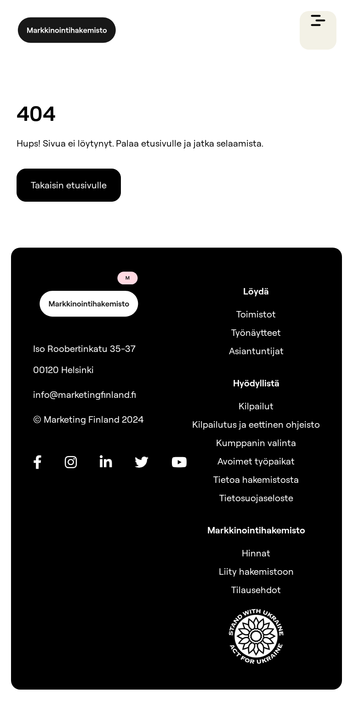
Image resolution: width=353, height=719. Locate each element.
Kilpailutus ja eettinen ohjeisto (256, 424)
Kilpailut (256, 406)
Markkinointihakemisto (256, 530)
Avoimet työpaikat (256, 461)
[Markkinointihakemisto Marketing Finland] (67, 30)
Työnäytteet (256, 332)
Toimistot (256, 314)
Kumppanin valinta (256, 442)
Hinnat (256, 553)
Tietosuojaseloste (256, 498)
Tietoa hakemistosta (256, 479)
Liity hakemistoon (256, 571)
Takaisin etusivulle (69, 185)
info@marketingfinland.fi (84, 394)
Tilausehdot (256, 589)
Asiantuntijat (256, 351)
